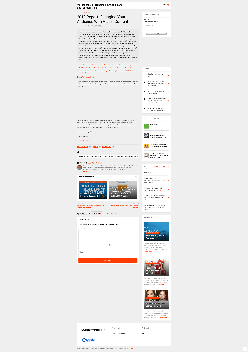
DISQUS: (114, 213)
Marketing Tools (151, 262)
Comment (81, 229)
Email (111, 245)
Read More (148, 251)
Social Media (154, 124)
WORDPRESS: (96, 213)
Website (80, 252)
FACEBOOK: (106, 213)
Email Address (148, 25)
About (113, 333)
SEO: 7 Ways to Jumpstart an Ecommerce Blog (153, 303)
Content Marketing (152, 232)
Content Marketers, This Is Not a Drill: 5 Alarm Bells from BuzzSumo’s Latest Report (105, 65)
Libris (94, 120)
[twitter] (143, 333)
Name (80, 245)
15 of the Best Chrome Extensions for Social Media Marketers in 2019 (159, 155)
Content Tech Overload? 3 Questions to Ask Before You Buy (90, 206)
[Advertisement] (108, 104)
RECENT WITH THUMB (151, 118)
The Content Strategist (89, 77)
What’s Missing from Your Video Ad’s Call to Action (125, 206)
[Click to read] (93, 190)
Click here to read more (84, 141)
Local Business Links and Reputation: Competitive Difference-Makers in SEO (158, 135)
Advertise (121, 333)
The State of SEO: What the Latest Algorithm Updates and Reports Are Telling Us (104, 68)
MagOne (133, 348)
